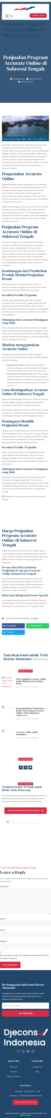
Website (3, 941)
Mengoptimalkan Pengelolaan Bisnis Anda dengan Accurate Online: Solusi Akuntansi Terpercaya (30, 712)
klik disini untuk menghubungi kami (28, 416)
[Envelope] (33, 1051)
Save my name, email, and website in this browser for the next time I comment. (24, 956)
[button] (7, 16)
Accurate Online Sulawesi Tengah (21, 618)
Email (3, 930)
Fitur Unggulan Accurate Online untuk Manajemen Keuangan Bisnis (31, 681)
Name (3, 919)
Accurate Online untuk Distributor (27, 733)
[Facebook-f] (21, 767)
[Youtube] (30, 767)
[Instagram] (25, 767)
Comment (4, 886)
